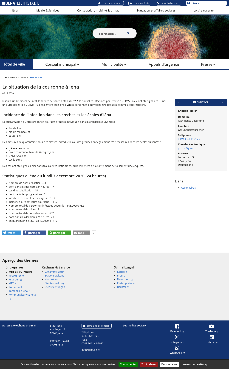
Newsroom (123, 279)
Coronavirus (188, 187)
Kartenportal (124, 283)
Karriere (122, 272)
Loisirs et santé (204, 10)
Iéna (15, 10)
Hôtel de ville (13, 64)
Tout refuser (148, 364)
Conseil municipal (60, 64)
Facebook (176, 331)
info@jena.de (89, 350)
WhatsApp (176, 353)
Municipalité (112, 64)
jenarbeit (14, 279)
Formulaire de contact (97, 325)
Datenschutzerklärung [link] (195, 364)
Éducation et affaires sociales (156, 10)
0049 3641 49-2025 (189, 139)
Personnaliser (169, 364)
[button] (11, 233)
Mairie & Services (47, 10)
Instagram (176, 342)
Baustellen (123, 287)
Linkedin (210, 342)
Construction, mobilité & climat (98, 10)
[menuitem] (14, 10)
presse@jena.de (187, 148)
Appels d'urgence (164, 64)
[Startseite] (6, 77)
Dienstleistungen (55, 287)
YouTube (210, 331)
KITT (11, 283)
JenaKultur (15, 275)
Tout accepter (128, 364)
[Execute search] (128, 33)
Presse (206, 64)
